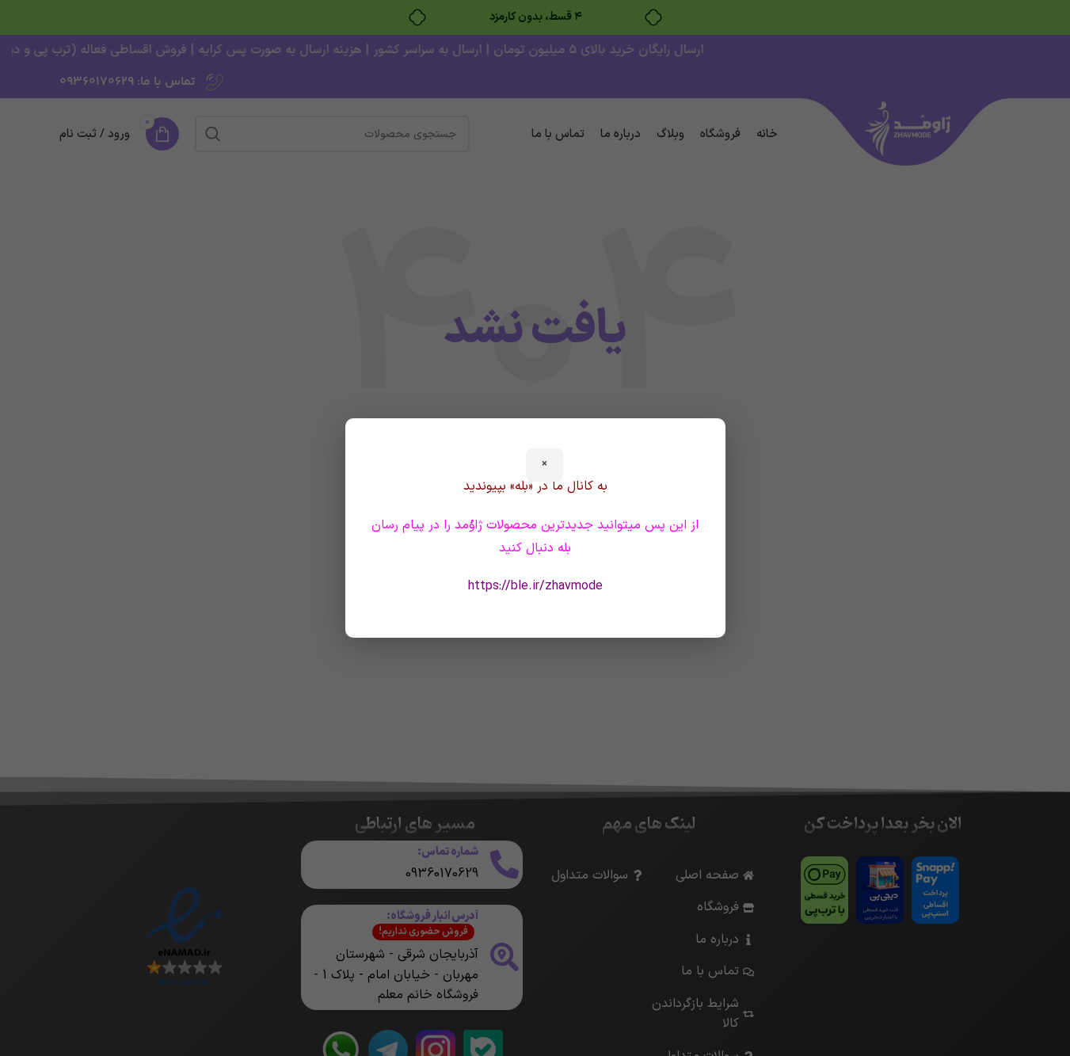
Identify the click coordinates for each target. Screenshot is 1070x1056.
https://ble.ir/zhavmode (535, 586)
